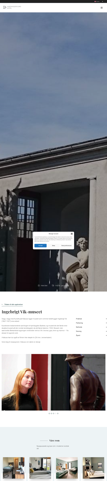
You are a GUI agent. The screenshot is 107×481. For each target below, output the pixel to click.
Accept (41, 245)
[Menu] (101, 7)
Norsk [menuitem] (97, 1)
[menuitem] (99, 1)
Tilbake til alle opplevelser (13, 304)
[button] (72, 234)
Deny (53, 245)
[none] (99, 1)
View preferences (66, 245)
